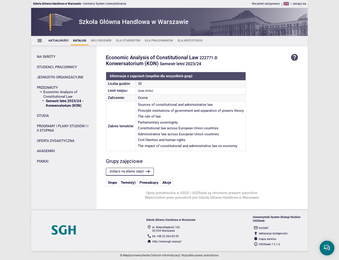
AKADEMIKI (46, 151)
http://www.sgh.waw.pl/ (167, 241)
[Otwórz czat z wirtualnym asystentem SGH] (327, 248)
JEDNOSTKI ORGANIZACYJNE (60, 77)
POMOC (43, 161)
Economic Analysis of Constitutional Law (60, 94)
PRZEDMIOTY (47, 88)
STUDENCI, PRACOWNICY (57, 67)
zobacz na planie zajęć (127, 171)
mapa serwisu (267, 239)
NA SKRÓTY (46, 57)
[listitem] (58, 40)
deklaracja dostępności (273, 233)
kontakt (263, 228)
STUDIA (43, 116)
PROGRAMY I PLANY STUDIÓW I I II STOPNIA (62, 128)
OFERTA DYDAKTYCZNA (55, 141)
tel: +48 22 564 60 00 (165, 236)
